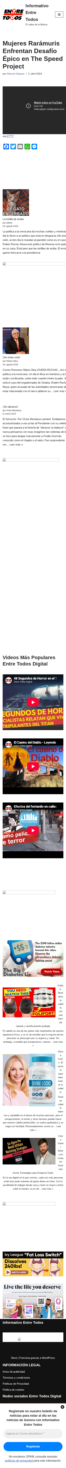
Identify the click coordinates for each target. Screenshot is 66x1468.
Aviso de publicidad (14, 1371)
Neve (14, 1357)
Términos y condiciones (16, 1377)
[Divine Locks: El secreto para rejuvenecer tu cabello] (29, 1080)
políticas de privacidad (19, 1460)
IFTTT (10, 136)
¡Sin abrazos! (10, 406)
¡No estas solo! (11, 357)
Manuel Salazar (15, 73)
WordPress (48, 1357)
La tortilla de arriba (13, 219)
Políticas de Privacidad (16, 1383)
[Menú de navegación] (59, 15)
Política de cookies (13, 1389)
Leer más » (16, 444)
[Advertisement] (33, 583)
